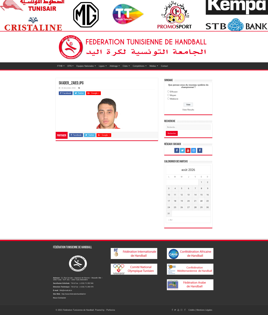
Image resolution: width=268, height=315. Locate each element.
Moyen (173, 95)
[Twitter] (182, 150)
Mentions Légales (204, 310)
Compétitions (139, 66)
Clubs (125, 66)
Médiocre (174, 99)
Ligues (102, 66)
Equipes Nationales (85, 66)
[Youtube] (187, 150)
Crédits (191, 310)
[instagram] (193, 150)
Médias (153, 66)
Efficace (173, 92)
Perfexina (110, 310)
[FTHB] (134, 47)
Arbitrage (114, 66)
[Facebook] (176, 150)
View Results (188, 110)
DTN (69, 66)
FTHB (60, 66)
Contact (164, 66)
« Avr (170, 220)
